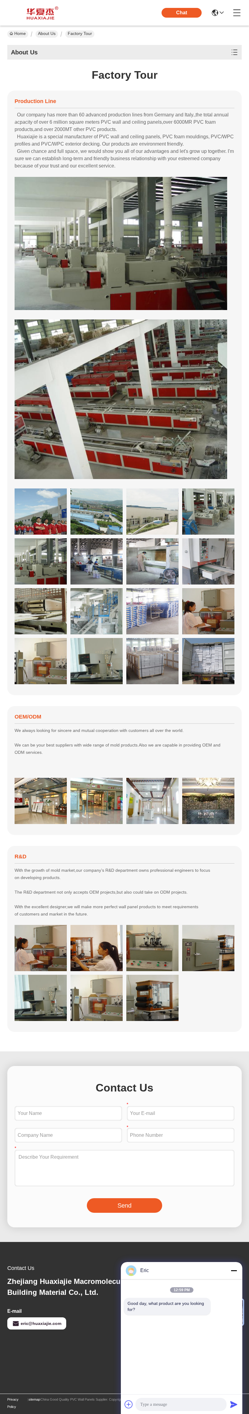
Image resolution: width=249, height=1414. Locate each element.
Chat (181, 12)
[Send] (234, 1404)
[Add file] (128, 1404)
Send (124, 1205)
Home (20, 33)
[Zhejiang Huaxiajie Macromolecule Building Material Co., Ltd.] (40, 13)
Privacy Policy (13, 1403)
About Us (47, 33)
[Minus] (233, 1270)
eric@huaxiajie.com (41, 1323)
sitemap (34, 1399)
